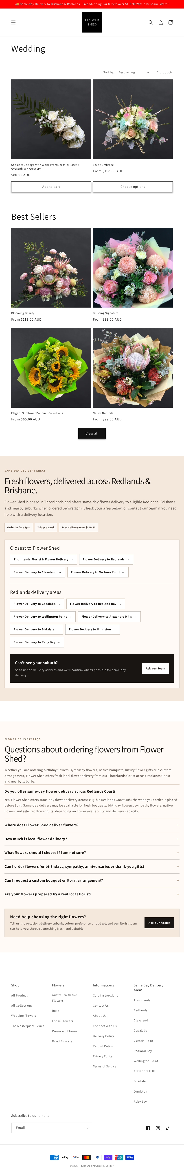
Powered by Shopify (103, 1165)
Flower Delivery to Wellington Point (40, 616)
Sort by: (108, 72)
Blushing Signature (105, 313)
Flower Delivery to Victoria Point (95, 572)
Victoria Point (143, 1041)
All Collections (22, 1005)
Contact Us (101, 1005)
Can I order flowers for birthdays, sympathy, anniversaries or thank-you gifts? (74, 866)
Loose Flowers (62, 1021)
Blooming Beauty (22, 313)
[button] (13, 22)
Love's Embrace (103, 165)
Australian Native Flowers (64, 998)
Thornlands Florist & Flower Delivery (41, 559)
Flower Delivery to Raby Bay (34, 642)
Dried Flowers (62, 1041)
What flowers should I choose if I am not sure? (45, 852)
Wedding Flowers (23, 1016)
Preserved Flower (64, 1031)
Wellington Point (146, 1061)
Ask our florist (159, 923)
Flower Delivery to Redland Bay (93, 604)
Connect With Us (105, 1026)
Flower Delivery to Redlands (104, 559)
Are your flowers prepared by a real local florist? (48, 894)
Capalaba (140, 1030)
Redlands (140, 1010)
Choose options (132, 186)
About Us (99, 1016)
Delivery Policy (103, 1036)
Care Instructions (105, 995)
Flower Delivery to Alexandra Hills (106, 616)
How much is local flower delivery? (35, 838)
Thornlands (142, 1000)
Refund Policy (103, 1046)
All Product (19, 995)
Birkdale (140, 1081)
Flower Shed (85, 1165)
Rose (55, 1011)
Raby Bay (140, 1101)
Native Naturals (103, 413)
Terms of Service (104, 1066)
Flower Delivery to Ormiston (90, 629)
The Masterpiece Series (27, 1026)
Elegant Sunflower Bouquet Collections (37, 413)
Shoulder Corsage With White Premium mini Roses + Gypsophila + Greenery (45, 166)
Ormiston (140, 1091)
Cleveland (141, 1020)
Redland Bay (143, 1051)
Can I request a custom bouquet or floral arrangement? (53, 880)
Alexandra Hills (145, 1071)
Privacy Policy (102, 1056)
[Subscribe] (87, 1128)
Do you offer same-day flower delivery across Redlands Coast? (60, 791)
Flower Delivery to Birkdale (34, 629)
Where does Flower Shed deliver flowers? (41, 824)
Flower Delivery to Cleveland (35, 572)
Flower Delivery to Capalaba (34, 604)
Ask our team (155, 668)
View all (92, 433)
